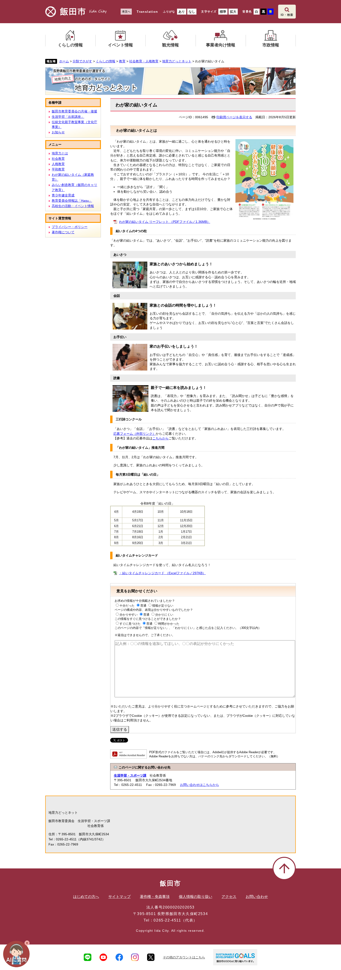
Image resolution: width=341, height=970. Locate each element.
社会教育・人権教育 (143, 61)
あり (181, 11)
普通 (143, 605)
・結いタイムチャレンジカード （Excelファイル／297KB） (162, 573)
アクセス (229, 897)
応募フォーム (134, 433)
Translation (147, 11)
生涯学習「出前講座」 (68, 116)
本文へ (126, 11)
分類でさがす (82, 61)
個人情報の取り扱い (195, 897)
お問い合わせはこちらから (199, 785)
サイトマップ (119, 897)
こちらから (160, 438)
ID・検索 (287, 14)
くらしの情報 (105, 61)
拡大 (233, 11)
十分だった (127, 605)
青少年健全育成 (63, 195)
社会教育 (58, 158)
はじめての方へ (86, 897)
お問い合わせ (257, 897)
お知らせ (58, 132)
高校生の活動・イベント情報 (73, 206)
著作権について (63, 232)
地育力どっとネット (176, 61)
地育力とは (60, 153)
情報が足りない (162, 605)
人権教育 (58, 164)
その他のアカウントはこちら (184, 957)
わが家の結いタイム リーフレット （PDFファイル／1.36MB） (164, 222)
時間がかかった (168, 623)
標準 (223, 11)
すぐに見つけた (130, 623)
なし (192, 11)
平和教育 (58, 169)
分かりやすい (128, 614)
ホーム (64, 61)
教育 (122, 61)
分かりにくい (164, 614)
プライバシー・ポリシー (69, 227)
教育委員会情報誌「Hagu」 (72, 200)
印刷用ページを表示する (234, 117)
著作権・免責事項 (155, 897)
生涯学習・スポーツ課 (130, 775)
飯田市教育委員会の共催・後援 (74, 111)
